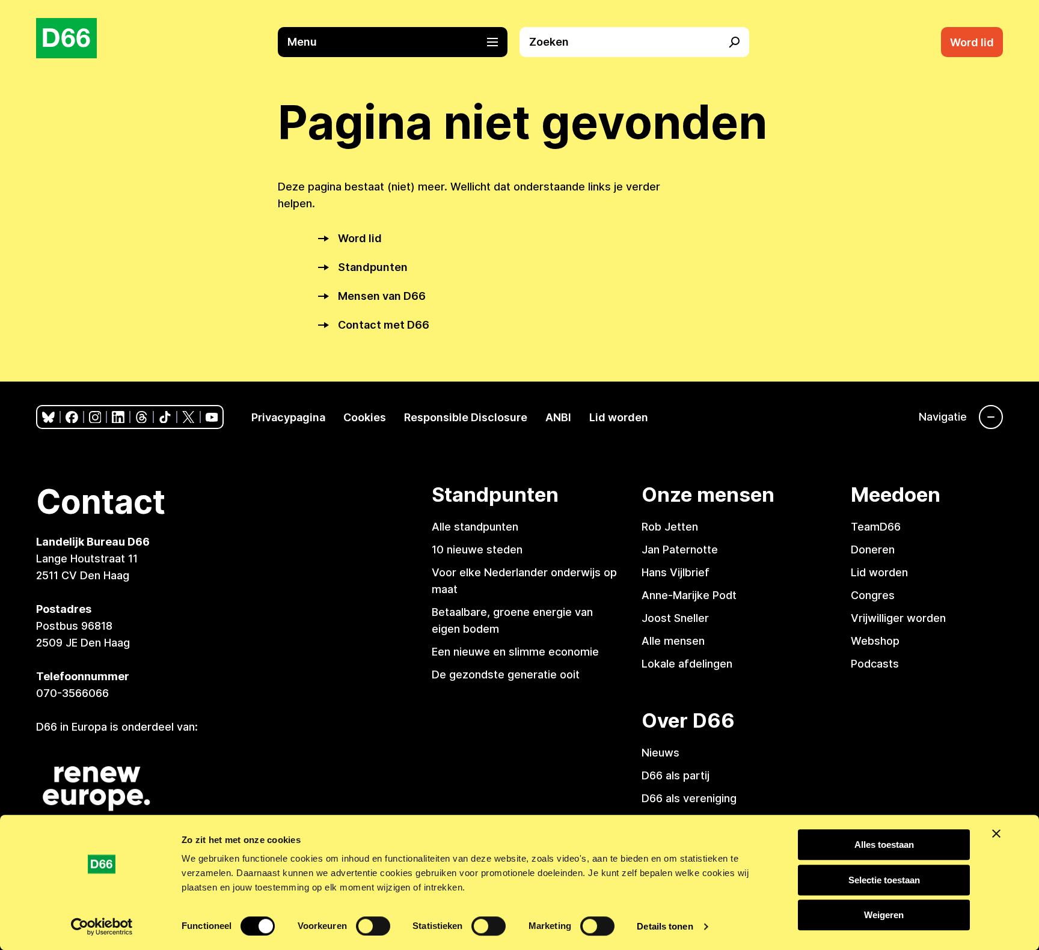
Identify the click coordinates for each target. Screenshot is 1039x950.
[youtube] (212, 417)
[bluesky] (48, 417)
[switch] (373, 926)
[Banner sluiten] (996, 833)
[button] (399, 42)
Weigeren (884, 915)
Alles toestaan (884, 844)
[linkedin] (118, 417)
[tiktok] (165, 417)
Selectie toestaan (884, 880)
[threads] (141, 417)
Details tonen (665, 926)
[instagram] (95, 417)
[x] (188, 417)
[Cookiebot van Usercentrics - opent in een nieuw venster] (102, 927)
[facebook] (72, 417)
